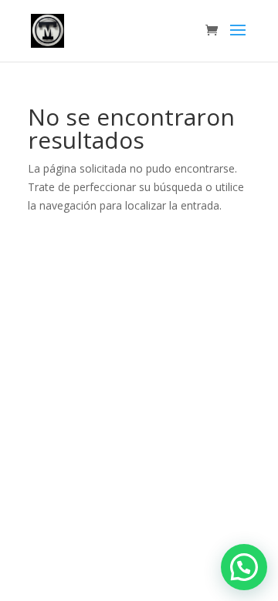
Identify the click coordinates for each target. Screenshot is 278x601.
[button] (244, 567)
